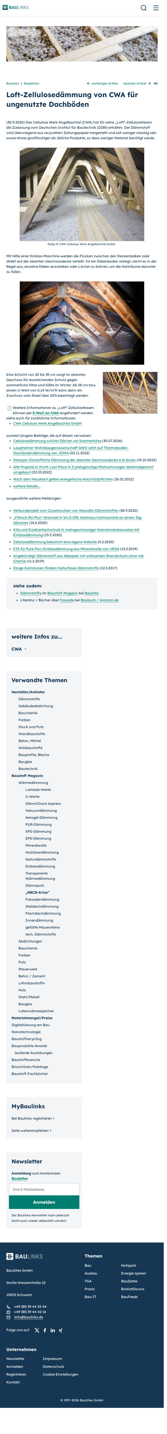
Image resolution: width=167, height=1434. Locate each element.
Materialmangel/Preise (32, 1018)
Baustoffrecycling (27, 1039)
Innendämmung (39, 920)
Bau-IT (90, 1297)
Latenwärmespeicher (36, 1011)
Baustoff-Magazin (62, 593)
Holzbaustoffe (30, 748)
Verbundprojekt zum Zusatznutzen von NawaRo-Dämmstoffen (66, 510)
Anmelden (14, 1366)
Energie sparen (133, 1273)
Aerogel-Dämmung (41, 817)
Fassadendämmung (42, 899)
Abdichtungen (30, 941)
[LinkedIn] (54, 1330)
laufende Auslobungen (34, 1053)
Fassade (67, 600)
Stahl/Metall (28, 997)
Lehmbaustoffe (31, 983)
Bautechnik (28, 768)
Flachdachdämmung (43, 913)
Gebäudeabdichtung (35, 706)
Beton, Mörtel (29, 741)
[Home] (42, 1259)
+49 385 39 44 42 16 (30, 1312)
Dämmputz (34, 885)
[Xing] (62, 1330)
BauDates (129, 1281)
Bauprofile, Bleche (33, 755)
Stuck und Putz (31, 727)
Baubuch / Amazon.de (100, 600)
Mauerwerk (27, 969)
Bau (88, 1265)
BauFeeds (129, 1297)
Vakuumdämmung (41, 810)
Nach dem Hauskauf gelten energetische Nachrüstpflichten (63, 479)
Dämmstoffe (31, 593)
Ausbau (91, 1273)
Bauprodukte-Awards (29, 1046)
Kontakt (13, 1382)
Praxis (90, 1289)
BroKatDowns (132, 1289)
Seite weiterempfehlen (30, 1130)
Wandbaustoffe (31, 734)
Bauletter (20, 1178)
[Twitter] (38, 1330)
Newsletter (15, 1358)
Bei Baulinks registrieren (32, 1118)
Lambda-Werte (38, 789)
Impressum (52, 1358)
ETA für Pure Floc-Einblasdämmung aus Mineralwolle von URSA (66, 549)
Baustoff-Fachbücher (30, 1073)
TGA (88, 1281)
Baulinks (12, 83)
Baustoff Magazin (27, 775)
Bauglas (25, 761)
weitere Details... (26, 486)
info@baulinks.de (28, 1317)
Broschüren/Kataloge (30, 1066)
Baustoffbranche (26, 1060)
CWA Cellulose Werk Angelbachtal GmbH (47, 423)
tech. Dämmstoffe (40, 934)
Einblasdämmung (40, 866)
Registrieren (16, 1374)
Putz (22, 962)
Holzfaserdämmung (42, 852)
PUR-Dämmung (38, 824)
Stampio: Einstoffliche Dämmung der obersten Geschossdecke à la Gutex (74, 460)
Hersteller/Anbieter (28, 692)
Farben (24, 720)
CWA (17, 649)
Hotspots (128, 1265)
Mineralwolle (36, 845)
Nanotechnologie (26, 1032)
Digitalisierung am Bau (31, 1025)
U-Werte (32, 796)
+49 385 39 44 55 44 (30, 1306)
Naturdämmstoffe (40, 859)
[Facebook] (46, 1330)
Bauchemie (27, 713)
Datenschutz (53, 1366)
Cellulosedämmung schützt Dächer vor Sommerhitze (57, 441)
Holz (22, 990)
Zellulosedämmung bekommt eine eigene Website (55, 542)
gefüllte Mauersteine (42, 927)
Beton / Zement (31, 976)
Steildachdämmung (41, 906)
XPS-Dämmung (38, 831)
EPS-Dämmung (38, 838)
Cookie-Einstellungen (60, 1374)
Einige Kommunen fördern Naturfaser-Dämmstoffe (56, 568)
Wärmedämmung (33, 782)
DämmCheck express (43, 803)
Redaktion (31, 83)
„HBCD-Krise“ (37, 892)
